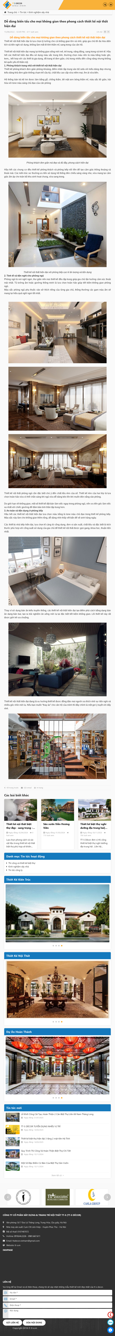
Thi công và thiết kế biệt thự (21, 862)
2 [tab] (56, 945)
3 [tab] (59, 945)
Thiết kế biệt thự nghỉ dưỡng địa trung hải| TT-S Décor (56, 826)
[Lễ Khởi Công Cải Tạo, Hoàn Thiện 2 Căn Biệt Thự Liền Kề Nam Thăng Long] (13, 1117)
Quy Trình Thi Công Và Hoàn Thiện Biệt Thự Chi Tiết (46, 1150)
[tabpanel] (57, 913)
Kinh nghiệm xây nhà (18, 866)
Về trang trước (13, 788)
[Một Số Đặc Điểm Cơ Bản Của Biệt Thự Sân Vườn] (13, 1166)
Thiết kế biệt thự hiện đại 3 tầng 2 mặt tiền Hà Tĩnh (45, 1138)
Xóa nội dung (34, 1322)
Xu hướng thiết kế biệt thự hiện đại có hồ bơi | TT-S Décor (94, 826)
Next (105, 814)
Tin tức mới (14, 1108)
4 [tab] (61, 945)
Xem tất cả (57, 1175)
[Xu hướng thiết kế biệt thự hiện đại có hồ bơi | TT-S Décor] (94, 810)
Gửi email (28, 788)
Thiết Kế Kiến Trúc (18, 879)
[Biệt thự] (57, 1065)
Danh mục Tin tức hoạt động (25, 856)
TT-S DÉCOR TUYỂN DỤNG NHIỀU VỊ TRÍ (40, 1126)
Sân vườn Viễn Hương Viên (19, 825)
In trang (40, 788)
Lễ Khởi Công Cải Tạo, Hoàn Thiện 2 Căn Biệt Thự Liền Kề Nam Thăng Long (57, 1114)
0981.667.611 (34, 1236)
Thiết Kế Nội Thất (18, 955)
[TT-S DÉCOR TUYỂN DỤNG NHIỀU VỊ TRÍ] (13, 1129)
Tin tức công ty (15, 869)
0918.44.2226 (20, 1236)
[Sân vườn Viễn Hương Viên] (20, 810)
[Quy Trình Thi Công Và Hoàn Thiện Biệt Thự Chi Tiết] (13, 1154)
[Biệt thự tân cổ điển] (57, 913)
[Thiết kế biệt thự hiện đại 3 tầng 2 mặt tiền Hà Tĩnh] (13, 1141)
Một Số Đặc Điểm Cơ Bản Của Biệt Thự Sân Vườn (44, 1163)
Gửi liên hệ (12, 1322)
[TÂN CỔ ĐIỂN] (57, 989)
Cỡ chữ (99, 32)
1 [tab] (53, 945)
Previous (9, 814)
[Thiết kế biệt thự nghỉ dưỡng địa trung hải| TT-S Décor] (57, 810)
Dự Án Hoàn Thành (19, 1032)
